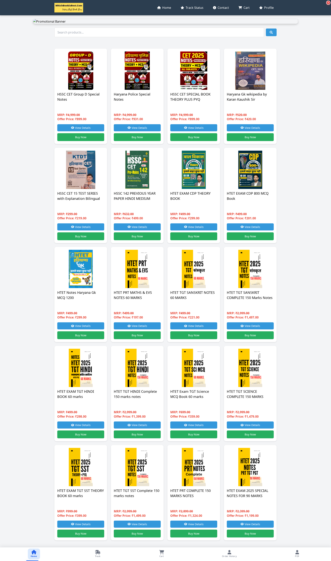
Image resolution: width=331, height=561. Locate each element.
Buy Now (80, 137)
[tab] (34, 554)
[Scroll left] (3, 554)
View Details (83, 128)
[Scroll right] (327, 554)
